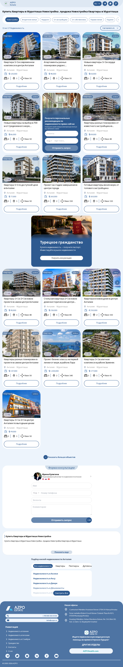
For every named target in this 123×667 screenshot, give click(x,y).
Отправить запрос (61, 148)
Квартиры (60, 566)
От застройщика (60, 20)
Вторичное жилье (29, 20)
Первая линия (96, 20)
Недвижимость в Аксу (44, 578)
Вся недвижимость (43, 566)
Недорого (45, 20)
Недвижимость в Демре (45, 583)
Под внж (110, 20)
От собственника (79, 20)
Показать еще (62, 552)
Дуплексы (87, 566)
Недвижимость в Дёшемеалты (48, 588)
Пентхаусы (74, 566)
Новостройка (12, 20)
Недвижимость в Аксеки (45, 573)
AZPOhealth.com (91, 651)
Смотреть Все (61, 593)
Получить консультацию (62, 258)
